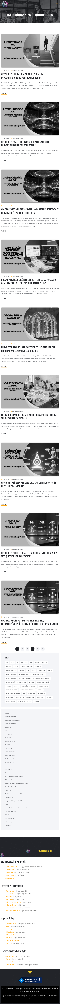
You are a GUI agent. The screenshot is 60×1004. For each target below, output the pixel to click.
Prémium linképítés (10, 723)
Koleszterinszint (10, 741)
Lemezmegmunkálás (12, 911)
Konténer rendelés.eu (11, 787)
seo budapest (31, 694)
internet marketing (11, 674)
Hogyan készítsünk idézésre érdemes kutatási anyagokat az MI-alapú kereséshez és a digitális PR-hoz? (29, 282)
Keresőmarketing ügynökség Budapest (16, 783)
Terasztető (8, 748)
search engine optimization (13, 694)
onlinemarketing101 (17, 71)
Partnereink (8, 734)
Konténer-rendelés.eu (12, 867)
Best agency (8, 769)
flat (28, 671)
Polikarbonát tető (11, 924)
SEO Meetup (9, 956)
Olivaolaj (7, 745)
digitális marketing (11, 671)
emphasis (21, 671)
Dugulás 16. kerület (12, 940)
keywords (31, 682)
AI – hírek (8, 929)
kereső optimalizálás (25, 678)
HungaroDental (10, 875)
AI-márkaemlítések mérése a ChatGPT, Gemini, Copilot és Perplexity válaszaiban (28, 484)
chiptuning (8, 667)
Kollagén (8, 943)
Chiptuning (8, 825)
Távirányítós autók (10, 811)
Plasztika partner (10, 755)
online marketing (43, 686)
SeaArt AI (39, 690)
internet (50, 671)
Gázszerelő (8, 780)
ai (17, 663)
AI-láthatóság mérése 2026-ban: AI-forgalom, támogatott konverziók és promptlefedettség (29, 211)
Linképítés (8, 727)
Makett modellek (9, 815)
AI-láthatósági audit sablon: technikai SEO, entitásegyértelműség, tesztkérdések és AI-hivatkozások (29, 622)
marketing (16, 686)
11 (37, 649)
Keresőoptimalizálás (10, 716)
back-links (24, 663)
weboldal (49, 698)
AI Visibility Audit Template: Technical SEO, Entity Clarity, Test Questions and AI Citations (29, 555)
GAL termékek (10, 894)
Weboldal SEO (10, 965)
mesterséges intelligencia (29, 686)
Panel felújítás (9, 762)
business (44, 663)
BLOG (6, 730)
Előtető (7, 926)
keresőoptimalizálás (11, 678)
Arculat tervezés (10, 752)
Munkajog (8, 938)
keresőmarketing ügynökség (37, 674)
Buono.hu (8, 737)
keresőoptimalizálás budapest (41, 678)
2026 (7, 663)
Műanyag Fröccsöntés (13, 902)
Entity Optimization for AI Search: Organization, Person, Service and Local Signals (29, 417)
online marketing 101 (11, 690)
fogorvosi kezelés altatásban (14, 776)
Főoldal (7, 713)
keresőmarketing (23, 674)
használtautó (41, 671)
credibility (38, 667)
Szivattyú (8, 790)
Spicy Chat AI (20, 698)
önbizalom (36, 702)
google (33, 671)
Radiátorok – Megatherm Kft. (13, 794)
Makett (7, 959)
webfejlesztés (40, 698)
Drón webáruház (9, 818)
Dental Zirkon (10, 872)
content (16, 667)
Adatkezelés (9, 878)
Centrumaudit (10, 870)
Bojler (6, 804)
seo (24, 694)
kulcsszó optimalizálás (43, 682)
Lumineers (9, 897)
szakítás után (30, 698)
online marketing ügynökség (27, 690)
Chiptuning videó (11, 908)
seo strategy (41, 694)
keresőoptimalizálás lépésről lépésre (16, 682)
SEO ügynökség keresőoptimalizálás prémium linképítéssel (24, 989)
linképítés (8, 686)
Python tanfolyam (10, 759)
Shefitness (9, 899)
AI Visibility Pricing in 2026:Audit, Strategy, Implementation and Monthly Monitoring (22, 76)
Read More (4, 93)
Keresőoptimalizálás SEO (12, 720)
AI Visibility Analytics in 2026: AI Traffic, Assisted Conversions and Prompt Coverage (25, 144)
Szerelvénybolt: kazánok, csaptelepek (16, 808)
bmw (31, 663)
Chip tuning (8, 822)
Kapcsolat (7, 766)
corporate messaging (26, 667)
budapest (37, 663)
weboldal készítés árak (24, 702)
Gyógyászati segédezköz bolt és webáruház (18, 801)
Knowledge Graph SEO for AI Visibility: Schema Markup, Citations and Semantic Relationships (28, 349)
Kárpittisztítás (10, 962)
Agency (12, 663)
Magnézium (9, 891)
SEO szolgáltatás (11, 935)
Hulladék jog (9, 932)
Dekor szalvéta (10, 905)
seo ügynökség (10, 698)
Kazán (7, 773)
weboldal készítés (10, 702)
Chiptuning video (10, 797)
